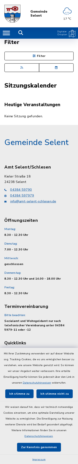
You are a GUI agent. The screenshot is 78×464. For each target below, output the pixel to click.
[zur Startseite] (12, 14)
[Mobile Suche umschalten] (21, 33)
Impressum (39, 459)
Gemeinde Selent (38, 14)
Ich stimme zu (19, 394)
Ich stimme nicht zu (54, 394)
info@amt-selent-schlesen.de (33, 201)
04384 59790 (21, 189)
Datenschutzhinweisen (37, 382)
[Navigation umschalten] (6, 33)
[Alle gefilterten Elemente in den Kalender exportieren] (56, 67)
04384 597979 (22, 195)
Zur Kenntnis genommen (39, 447)
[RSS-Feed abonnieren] (21, 67)
